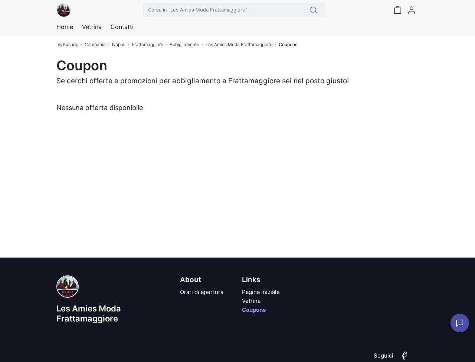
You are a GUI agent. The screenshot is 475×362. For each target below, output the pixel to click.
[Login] (411, 10)
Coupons (254, 309)
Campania (95, 44)
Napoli (118, 44)
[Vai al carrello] (397, 10)
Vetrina (251, 300)
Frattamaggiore (147, 44)
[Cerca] (313, 10)
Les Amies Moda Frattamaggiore (239, 44)
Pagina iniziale (261, 291)
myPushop (67, 44)
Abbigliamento (184, 44)
